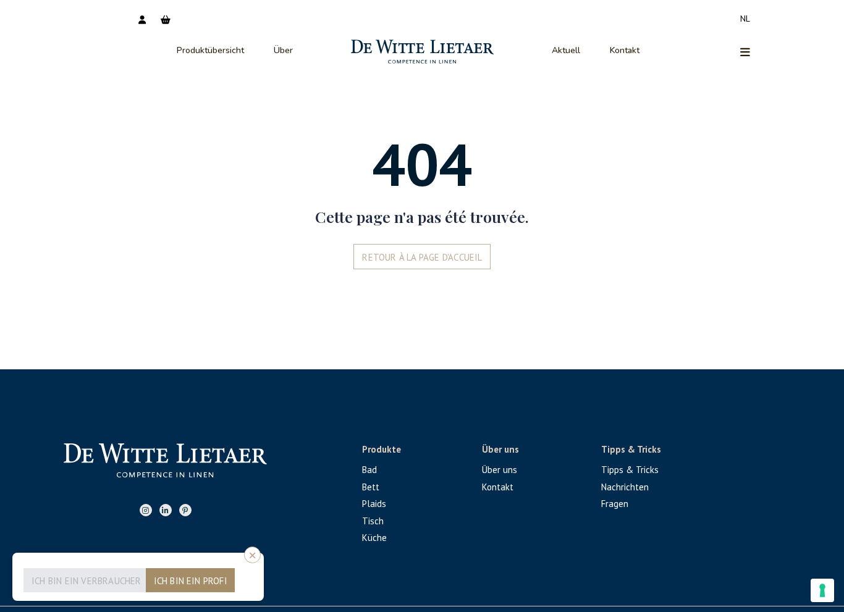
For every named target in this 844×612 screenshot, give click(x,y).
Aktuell (566, 50)
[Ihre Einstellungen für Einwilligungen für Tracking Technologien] (822, 590)
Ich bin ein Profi (190, 581)
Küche (374, 537)
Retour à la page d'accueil (422, 257)
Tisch (373, 521)
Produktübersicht (210, 50)
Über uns (499, 470)
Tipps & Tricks (630, 470)
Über (283, 50)
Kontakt (624, 50)
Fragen (614, 503)
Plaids (374, 503)
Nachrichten (625, 487)
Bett (370, 487)
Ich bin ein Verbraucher (86, 581)
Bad (369, 470)
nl (745, 18)
